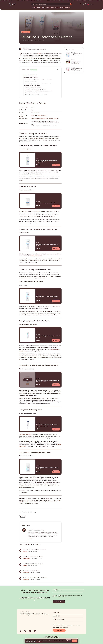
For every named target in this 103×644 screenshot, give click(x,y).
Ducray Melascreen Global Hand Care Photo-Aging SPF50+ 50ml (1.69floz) (47, 381)
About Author (43, 49)
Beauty (34, 7)
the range (35, 256)
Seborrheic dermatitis (25, 434)
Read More (30, 538)
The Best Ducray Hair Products (30, 77)
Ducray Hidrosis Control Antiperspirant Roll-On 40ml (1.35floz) (47, 468)
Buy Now (55, 165)
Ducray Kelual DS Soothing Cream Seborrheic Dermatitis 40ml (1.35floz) (46, 425)
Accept (74, 640)
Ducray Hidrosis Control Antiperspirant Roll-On (36, 95)
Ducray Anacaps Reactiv (31, 81)
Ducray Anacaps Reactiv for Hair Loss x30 (45, 202)
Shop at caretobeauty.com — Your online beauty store (18, 1)
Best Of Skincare (40, 7)
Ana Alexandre (31, 528)
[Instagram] (25, 631)
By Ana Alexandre (27, 48)
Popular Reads (26, 512)
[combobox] (50, 4)
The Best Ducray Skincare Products (31, 85)
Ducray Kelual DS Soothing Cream (33, 93)
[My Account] (83, 4)
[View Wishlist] (80, 4)
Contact (56, 616)
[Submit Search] (71, 4)
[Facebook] (20, 631)
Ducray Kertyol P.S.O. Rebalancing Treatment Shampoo (38, 83)
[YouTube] (30, 631)
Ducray (39, 53)
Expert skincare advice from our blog (45, 1)
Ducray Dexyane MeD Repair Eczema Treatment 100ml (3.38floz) (47, 297)
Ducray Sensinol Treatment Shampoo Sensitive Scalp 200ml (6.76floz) (47, 161)
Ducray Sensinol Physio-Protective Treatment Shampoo (38, 79)
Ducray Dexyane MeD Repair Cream (33, 87)
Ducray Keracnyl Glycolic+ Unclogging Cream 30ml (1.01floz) (48, 336)
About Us (56, 613)
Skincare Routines (50, 7)
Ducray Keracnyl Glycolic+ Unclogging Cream (35, 89)
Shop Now (59, 630)
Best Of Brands (25, 32)
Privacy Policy (39, 641)
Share (24, 516)
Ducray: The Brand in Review (29, 75)
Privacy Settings (59, 619)
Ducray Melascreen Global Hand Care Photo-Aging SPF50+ (38, 91)
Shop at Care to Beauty (65, 7)
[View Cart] (85, 4)
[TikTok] (35, 631)
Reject (68, 640)
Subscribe (59, 601)
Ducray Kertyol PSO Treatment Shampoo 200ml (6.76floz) (47, 245)
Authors (57, 7)
